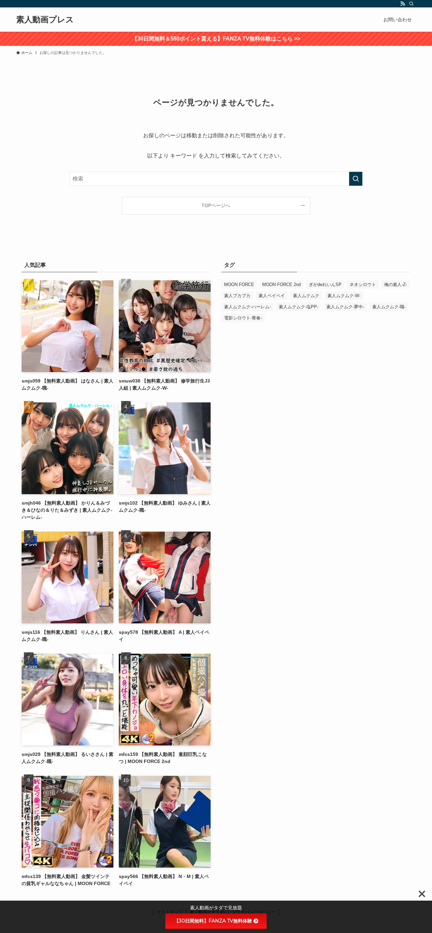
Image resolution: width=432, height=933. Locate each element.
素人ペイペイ (272, 295)
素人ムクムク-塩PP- (298, 306)
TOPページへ (215, 205)
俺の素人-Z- (395, 284)
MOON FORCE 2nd (281, 284)
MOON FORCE (239, 284)
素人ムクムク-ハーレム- (247, 306)
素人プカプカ (237, 295)
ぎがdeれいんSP (325, 284)
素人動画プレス (45, 20)
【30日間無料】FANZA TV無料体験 (213, 921)
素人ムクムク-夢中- (345, 306)
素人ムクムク (306, 295)
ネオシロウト (363, 284)
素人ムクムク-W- (343, 295)
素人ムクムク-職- (389, 306)
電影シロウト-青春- (243, 317)
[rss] (402, 3)
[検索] (411, 3)
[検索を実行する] (355, 179)
